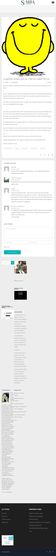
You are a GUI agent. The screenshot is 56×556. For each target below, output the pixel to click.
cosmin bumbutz (18, 403)
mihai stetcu (34, 148)
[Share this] (44, 155)
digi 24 (17, 148)
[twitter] (50, 552)
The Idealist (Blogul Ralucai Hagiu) (38, 528)
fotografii (24, 148)
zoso (15, 420)
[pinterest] (53, 552)
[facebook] (47, 552)
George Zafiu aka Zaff (20, 412)
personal (6, 82)
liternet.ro (4, 516)
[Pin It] (52, 155)
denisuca (4, 513)
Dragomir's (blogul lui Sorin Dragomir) (39, 522)
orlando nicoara (6, 519)
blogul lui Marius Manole (36, 516)
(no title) (16, 350)
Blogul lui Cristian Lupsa (35, 513)
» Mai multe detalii (7, 492)
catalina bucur (8, 148)
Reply (18, 169)
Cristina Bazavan (14, 82)
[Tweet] (48, 155)
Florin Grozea (16, 178)
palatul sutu (5, 522)
